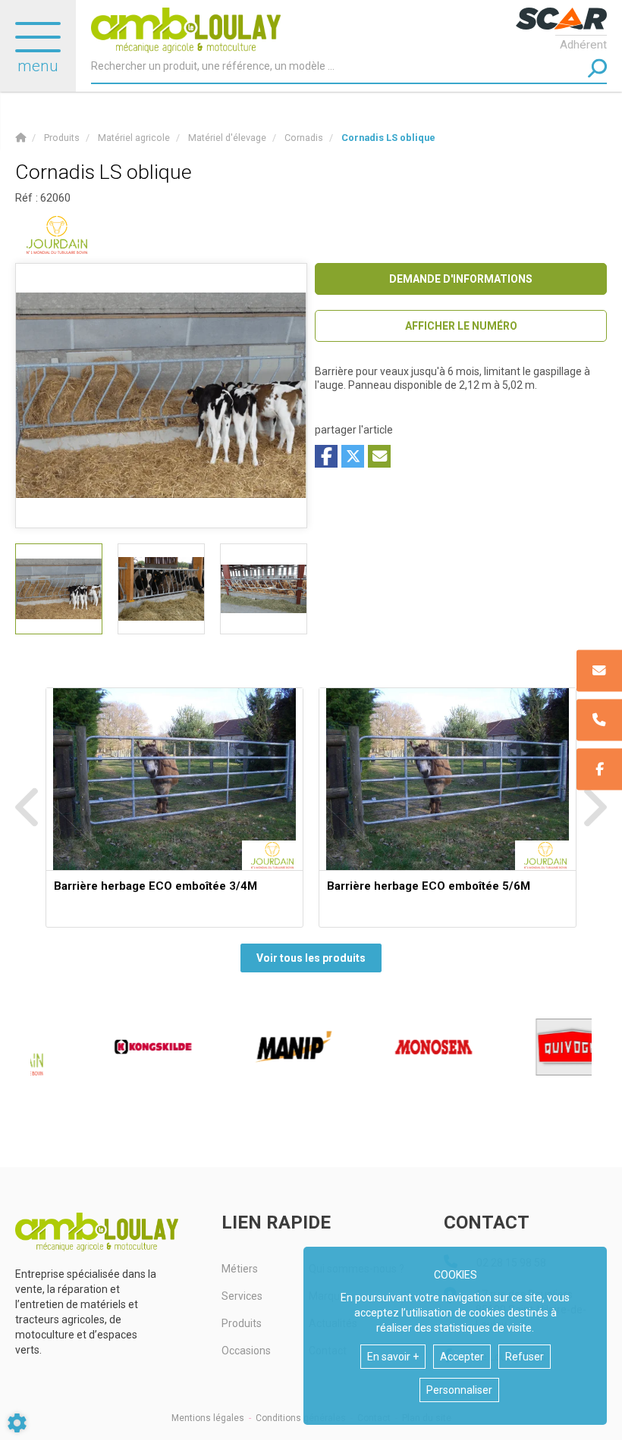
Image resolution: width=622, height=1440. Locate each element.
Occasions (246, 1351)
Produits (241, 1323)
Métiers (239, 1269)
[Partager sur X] (352, 456)
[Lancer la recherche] (597, 68)
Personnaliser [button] (459, 1390)
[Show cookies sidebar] (17, 1422)
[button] (388, 137)
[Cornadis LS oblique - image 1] (58, 588)
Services (241, 1296)
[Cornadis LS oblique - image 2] (161, 588)
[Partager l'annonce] (379, 456)
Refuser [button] (524, 1357)
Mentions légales (207, 1418)
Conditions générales (301, 1418)
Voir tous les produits (311, 958)
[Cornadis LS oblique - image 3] (263, 588)
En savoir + (393, 1357)
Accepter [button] (462, 1357)
